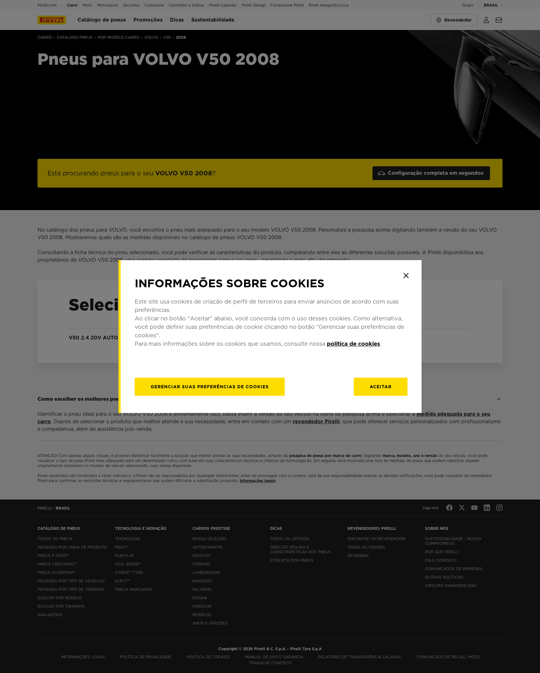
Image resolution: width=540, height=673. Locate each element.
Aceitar (381, 386)
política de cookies (353, 343)
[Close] (406, 275)
